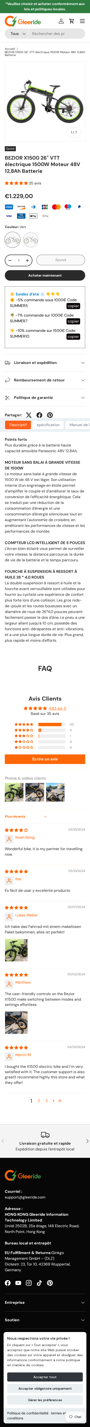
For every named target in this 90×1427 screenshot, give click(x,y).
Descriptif (18, 424)
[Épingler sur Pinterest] (50, 415)
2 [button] (39, 1100)
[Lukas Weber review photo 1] (16, 950)
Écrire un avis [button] (45, 759)
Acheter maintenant (45, 275)
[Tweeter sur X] (29, 415)
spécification (48, 424)
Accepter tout (45, 1377)
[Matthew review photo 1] (16, 1022)
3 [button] (46, 1100)
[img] (16, 830)
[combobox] (45, 33)
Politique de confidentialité (27, 1413)
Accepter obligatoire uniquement (45, 1388)
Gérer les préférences (45, 1400)
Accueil (10, 48)
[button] (71, 21)
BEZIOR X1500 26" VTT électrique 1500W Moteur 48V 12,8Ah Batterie (45, 53)
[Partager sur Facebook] (39, 415)
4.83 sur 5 (57, 708)
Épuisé (60, 260)
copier (73, 305)
